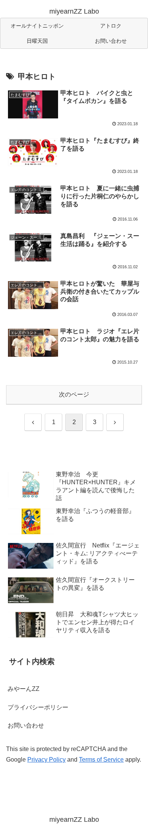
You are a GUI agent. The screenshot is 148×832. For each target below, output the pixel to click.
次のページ (74, 394)
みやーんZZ (23, 689)
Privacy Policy (46, 759)
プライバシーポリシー (38, 707)
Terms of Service (101, 759)
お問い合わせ (26, 725)
